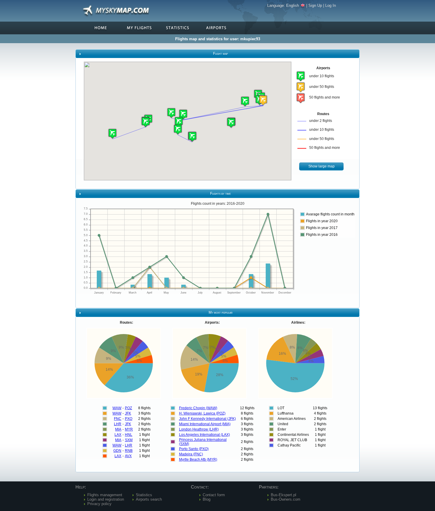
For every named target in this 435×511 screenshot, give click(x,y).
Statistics (144, 495)
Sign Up (315, 5)
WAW (116, 408)
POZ (128, 408)
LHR (117, 424)
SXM (129, 440)
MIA (118, 429)
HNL (128, 435)
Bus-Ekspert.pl (283, 495)
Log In (330, 5)
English (292, 5)
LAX (118, 435)
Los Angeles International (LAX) (204, 435)
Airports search (149, 499)
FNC (117, 419)
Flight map (220, 53)
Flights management (104, 495)
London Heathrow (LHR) (199, 429)
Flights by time (220, 193)
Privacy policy (99, 504)
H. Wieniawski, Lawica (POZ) (202, 413)
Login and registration (105, 499)
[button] (263, 100)
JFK (128, 413)
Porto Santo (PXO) (194, 449)
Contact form (214, 495)
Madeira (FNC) (191, 454)
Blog (206, 499)
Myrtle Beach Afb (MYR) (198, 459)
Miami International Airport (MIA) (205, 424)
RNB (129, 451)
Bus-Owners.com (285, 499)
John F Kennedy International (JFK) (207, 419)
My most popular (221, 312)
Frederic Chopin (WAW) (198, 408)
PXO (128, 419)
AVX (128, 456)
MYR (129, 429)
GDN (117, 451)
